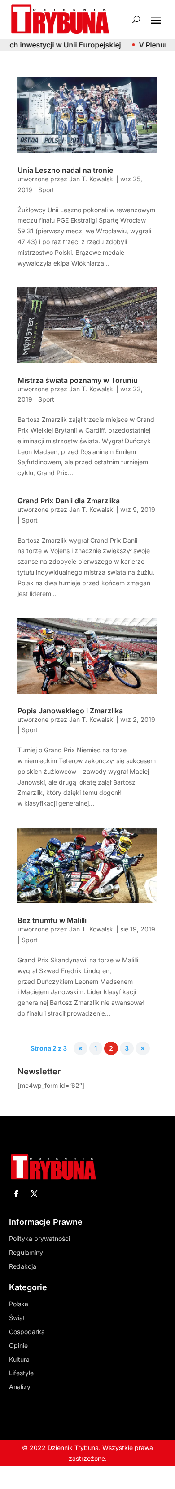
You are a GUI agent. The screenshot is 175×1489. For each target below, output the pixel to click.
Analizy (20, 1386)
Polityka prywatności (39, 1238)
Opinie (18, 1345)
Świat (17, 1318)
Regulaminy (26, 1252)
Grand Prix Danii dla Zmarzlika (69, 500)
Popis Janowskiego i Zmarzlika (70, 710)
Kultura (19, 1359)
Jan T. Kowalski (91, 179)
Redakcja (22, 1266)
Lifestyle (21, 1373)
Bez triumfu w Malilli (52, 920)
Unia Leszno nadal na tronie (65, 170)
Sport (46, 189)
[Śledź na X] (34, 1194)
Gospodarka (27, 1331)
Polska (18, 1304)
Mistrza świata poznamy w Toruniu (78, 380)
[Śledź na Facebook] (16, 1194)
